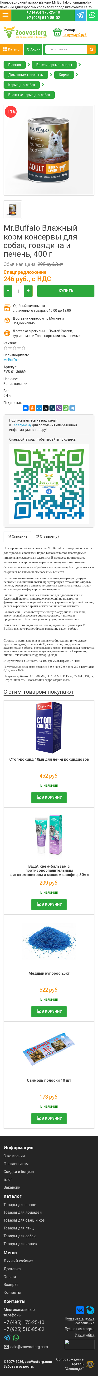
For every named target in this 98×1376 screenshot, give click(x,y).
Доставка (12, 1269)
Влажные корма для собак (29, 95)
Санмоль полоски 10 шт (49, 1080)
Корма (64, 75)
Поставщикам (16, 1164)
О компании (14, 1156)
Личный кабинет (18, 1261)
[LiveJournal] (52, 408)
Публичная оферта (79, 1329)
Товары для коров (20, 1205)
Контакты (12, 1292)
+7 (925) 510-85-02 (43, 17)
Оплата (10, 1276)
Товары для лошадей (23, 1212)
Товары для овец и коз (24, 1220)
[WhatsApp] (66, 408)
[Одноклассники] (32, 408)
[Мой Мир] (39, 408)
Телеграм (20, 425)
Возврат (11, 1284)
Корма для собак (21, 85)
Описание (19, 536)
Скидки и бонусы (19, 1171)
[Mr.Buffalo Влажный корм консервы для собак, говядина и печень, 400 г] (13, 209)
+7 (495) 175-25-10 (43, 12)
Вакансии (12, 1187)
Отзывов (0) (49, 536)
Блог (8, 1179)
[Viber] (59, 408)
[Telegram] (72, 408)
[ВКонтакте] (26, 408)
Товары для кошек (20, 1244)
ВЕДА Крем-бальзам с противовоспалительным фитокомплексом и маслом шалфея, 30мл (49, 870)
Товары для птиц (19, 1228)
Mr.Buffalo (12, 360)
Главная (14, 65)
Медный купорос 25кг (49, 973)
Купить (66, 291)
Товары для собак (20, 1236)
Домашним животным (26, 75)
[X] (46, 408)
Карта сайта (84, 1334)
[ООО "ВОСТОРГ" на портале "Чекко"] (79, 1344)
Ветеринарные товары (54, 65)
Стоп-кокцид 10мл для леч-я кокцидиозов (49, 759)
